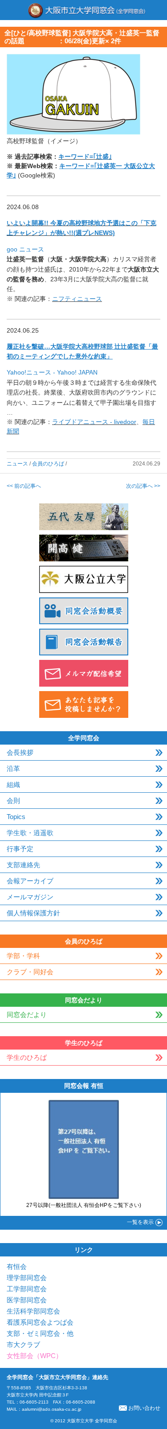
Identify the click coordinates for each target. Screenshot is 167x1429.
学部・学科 (23, 956)
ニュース (17, 464)
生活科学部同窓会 (33, 1311)
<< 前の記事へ (24, 486)
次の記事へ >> (143, 486)
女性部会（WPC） (34, 1355)
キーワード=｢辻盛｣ (85, 156)
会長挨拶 (20, 752)
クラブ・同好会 (30, 972)
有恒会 (17, 1266)
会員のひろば (48, 464)
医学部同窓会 (27, 1300)
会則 (13, 800)
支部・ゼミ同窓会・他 (40, 1333)
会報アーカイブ (30, 881)
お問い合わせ (144, 1408)
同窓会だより (27, 1014)
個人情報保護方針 (33, 913)
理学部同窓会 (27, 1277)
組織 (13, 784)
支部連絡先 (23, 865)
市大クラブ (23, 1344)
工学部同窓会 (27, 1289)
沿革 (13, 768)
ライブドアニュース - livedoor (94, 421)
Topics (16, 816)
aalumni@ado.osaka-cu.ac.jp (51, 1409)
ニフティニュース (77, 298)
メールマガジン (30, 897)
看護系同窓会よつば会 (40, 1322)
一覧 (140, 1222)
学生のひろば (27, 1057)
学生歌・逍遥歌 (30, 832)
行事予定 (20, 848)
